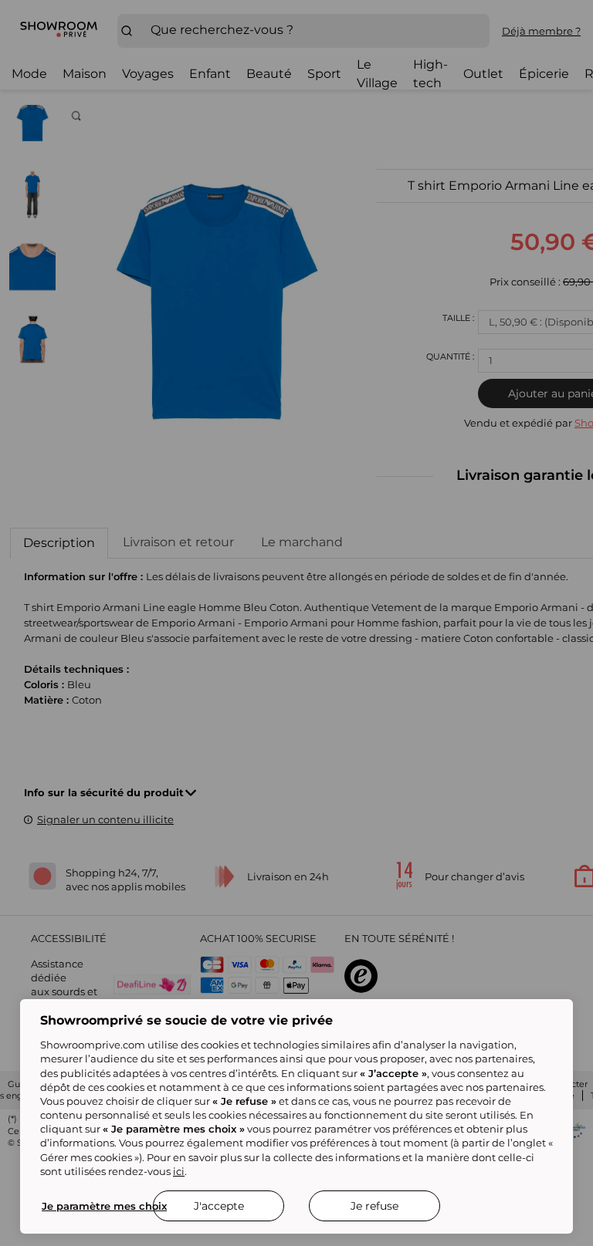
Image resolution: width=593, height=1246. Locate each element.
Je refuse (374, 1206)
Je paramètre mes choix (104, 1206)
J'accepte (219, 1206)
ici (179, 1171)
